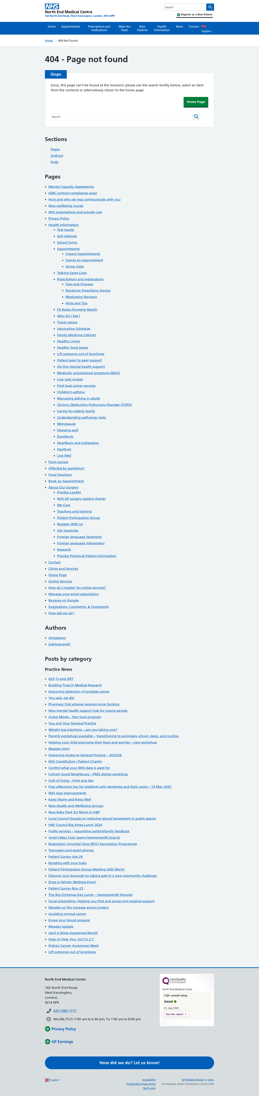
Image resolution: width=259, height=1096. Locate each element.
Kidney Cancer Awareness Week (73, 946)
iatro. (211, 1079)
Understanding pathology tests (81, 417)
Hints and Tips (76, 303)
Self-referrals (67, 236)
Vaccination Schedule (73, 329)
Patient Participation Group (78, 518)
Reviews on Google (63, 600)
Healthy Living (68, 341)
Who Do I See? (68, 316)
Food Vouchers (60, 475)
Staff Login (149, 1088)
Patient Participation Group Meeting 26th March (86, 869)
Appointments (70, 26)
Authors (57, 156)
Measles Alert (58, 749)
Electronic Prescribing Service (88, 291)
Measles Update (60, 927)
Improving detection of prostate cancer (79, 692)
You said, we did (61, 698)
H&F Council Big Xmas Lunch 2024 (75, 825)
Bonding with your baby (67, 863)
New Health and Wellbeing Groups (75, 806)
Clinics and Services (63, 569)
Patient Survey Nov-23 (65, 888)
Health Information (162, 28)
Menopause (66, 424)
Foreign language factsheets (79, 537)
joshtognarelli (59, 644)
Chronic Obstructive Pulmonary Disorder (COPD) (94, 405)
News (179, 26)
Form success (58, 462)
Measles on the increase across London (78, 907)
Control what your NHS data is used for (79, 768)
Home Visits (75, 267)
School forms (67, 242)
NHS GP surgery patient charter (81, 499)
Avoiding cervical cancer (67, 914)
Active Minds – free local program (74, 717)
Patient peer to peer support (79, 360)
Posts (54, 162)
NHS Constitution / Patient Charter (75, 761)
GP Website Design (193, 1079)
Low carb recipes (70, 379)
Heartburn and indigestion (78, 443)
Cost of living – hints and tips (70, 781)
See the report (174, 1014)
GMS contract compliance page (72, 193)
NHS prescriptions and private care (75, 212)
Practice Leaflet (69, 492)
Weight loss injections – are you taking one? (82, 730)
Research (64, 550)
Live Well (64, 456)
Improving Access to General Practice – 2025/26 (85, 755)
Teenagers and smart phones (71, 850)
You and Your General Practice (72, 723)
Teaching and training (74, 511)
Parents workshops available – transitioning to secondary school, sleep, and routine (113, 736)
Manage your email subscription (73, 594)
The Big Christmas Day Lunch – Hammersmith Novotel (90, 895)
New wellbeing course (65, 206)
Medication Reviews (81, 297)
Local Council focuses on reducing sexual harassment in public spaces (102, 818)
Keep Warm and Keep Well (69, 799)
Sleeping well (67, 430)
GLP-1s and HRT (60, 679)
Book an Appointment (66, 481)
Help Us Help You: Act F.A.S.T (71, 939)
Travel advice (67, 322)
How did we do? (61, 613)
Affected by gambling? (66, 468)
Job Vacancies (67, 530)
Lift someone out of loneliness (80, 354)
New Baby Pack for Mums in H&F (74, 812)
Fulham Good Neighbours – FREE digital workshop (88, 774)
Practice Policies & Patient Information (86, 556)
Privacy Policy (58, 218)
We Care (63, 505)
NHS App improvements (67, 793)
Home (52, 26)
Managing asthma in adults (78, 398)
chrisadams (57, 638)
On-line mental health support (81, 367)
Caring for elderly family (76, 411)
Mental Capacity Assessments (71, 187)
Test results (65, 230)
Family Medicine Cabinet (76, 335)
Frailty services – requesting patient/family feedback (89, 831)
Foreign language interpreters (80, 543)
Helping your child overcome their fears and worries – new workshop (102, 742)
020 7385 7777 (64, 1011)
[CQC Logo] (174, 983)
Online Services (60, 581)
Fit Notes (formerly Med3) (77, 310)
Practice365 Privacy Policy (141, 1084)
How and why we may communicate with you (84, 199)
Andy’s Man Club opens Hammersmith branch (84, 838)
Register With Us (70, 524)
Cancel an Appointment (84, 260)
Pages (55, 149)
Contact (194, 26)
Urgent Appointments (83, 254)
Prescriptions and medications (99, 28)
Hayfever (64, 449)
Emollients (65, 437)
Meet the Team (125, 28)
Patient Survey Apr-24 (65, 857)
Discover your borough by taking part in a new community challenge (102, 876)
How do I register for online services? (77, 588)
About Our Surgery (63, 487)
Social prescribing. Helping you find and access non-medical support (101, 901)
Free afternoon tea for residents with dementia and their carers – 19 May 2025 (109, 787)
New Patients (142, 28)
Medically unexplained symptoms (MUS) (88, 373)
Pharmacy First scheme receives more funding (83, 704)
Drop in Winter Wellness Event (72, 882)
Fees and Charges (79, 284)
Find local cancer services (76, 386)
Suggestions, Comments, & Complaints (78, 607)
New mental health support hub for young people (88, 711)
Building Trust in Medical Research (75, 685)
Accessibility (149, 1079)
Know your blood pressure (69, 920)
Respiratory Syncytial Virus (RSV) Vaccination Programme (92, 844)
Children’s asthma (71, 392)
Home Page (196, 102)
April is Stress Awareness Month (73, 933)
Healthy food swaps (72, 348)
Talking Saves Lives (72, 273)
